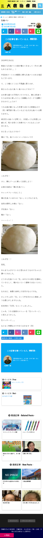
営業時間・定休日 (5, 12)
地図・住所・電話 (26, 12)
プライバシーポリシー (27, 521)
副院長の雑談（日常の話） (12, 338)
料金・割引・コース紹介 (15, 11)
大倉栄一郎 (31, 26)
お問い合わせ (37, 12)
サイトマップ (13, 521)
